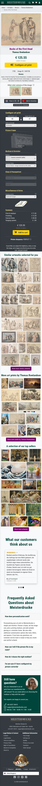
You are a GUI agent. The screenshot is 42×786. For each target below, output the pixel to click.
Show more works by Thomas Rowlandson (21, 439)
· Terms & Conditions (9, 740)
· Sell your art (26, 738)
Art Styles (10, 8)
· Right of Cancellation (9, 745)
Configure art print (22, 65)
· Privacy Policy (7, 743)
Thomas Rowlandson (27, 8)
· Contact (5, 736)
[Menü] (2, 3)
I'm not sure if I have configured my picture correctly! (18, 665)
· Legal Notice (7, 738)
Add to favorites (31, 101)
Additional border (10, 123)
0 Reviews (25, 105)
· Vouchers (25, 745)
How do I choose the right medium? (18, 657)
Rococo (17, 8)
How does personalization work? (17, 616)
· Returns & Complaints (9, 748)
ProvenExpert (14, 579)
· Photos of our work (28, 743)
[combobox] (21, 125)
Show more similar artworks (21, 369)
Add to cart (22, 232)
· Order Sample (27, 748)
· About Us (6, 750)
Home (3, 8)
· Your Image (26, 736)
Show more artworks (21, 529)
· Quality (25, 740)
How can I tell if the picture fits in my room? (19, 648)
